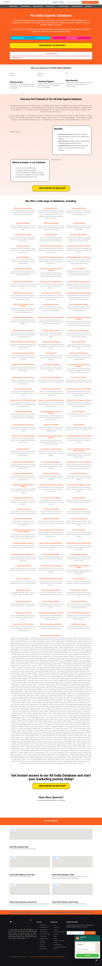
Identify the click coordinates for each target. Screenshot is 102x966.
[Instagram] (70, 2)
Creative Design (50, 6)
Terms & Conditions (34, 956)
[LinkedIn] (73, 2)
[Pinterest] (75, 2)
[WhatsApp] (78, 2)
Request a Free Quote (91, 2)
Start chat (87, 955)
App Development (25, 6)
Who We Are (88, 6)
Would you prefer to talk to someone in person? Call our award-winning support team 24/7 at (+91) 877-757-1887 (51, 912)
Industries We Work (77, 6)
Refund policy (43, 956)
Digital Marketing (38, 6)
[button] (30, 38)
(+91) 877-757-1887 (58, 2)
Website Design (13, 6)
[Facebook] (67, 2)
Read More (27, 938)
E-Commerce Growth (63, 6)
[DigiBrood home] (7, 2)
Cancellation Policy (59, 956)
